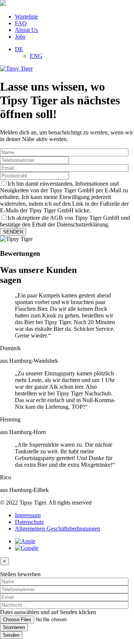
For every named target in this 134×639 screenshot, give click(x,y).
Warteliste (26, 16)
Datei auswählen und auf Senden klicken (48, 612)
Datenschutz (29, 522)
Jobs (20, 36)
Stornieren (14, 627)
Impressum (28, 515)
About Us (26, 30)
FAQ (21, 23)
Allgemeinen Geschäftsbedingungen (57, 528)
